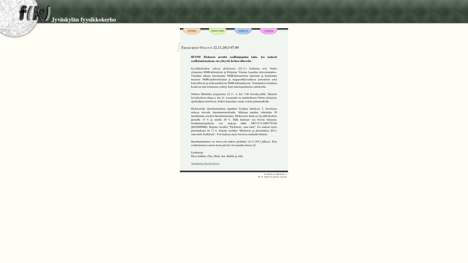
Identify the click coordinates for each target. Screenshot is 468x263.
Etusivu (192, 31)
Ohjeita (269, 31)
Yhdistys (243, 31)
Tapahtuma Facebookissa (205, 163)
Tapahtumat (217, 31)
